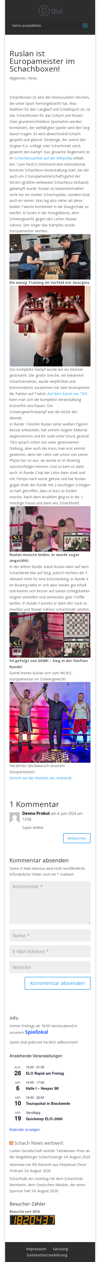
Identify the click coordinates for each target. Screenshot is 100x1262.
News (32, 78)
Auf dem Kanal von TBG (67, 393)
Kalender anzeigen (24, 1129)
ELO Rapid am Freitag (45, 1073)
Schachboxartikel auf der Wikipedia (43, 158)
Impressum (36, 1248)
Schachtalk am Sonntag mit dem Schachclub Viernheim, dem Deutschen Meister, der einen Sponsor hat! (47, 1184)
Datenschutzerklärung (47, 1255)
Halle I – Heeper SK (42, 1088)
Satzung (60, 1248)
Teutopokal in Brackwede (48, 1103)
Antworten (76, 838)
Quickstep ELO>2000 (44, 1118)
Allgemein (17, 78)
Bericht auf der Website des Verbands (40, 777)
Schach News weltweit (38, 1143)
